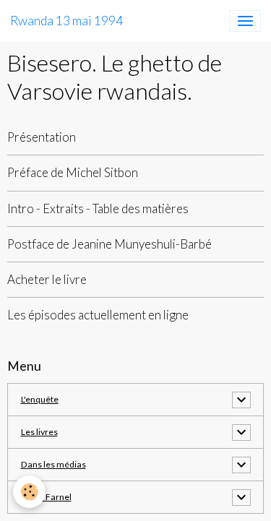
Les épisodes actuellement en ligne (98, 314)
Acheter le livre (47, 279)
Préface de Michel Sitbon (72, 172)
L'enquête (40, 399)
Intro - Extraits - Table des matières (98, 208)
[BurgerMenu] (245, 21)
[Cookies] (29, 491)
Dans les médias (53, 464)
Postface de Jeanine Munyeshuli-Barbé (109, 243)
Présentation (41, 137)
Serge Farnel (46, 496)
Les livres (39, 431)
